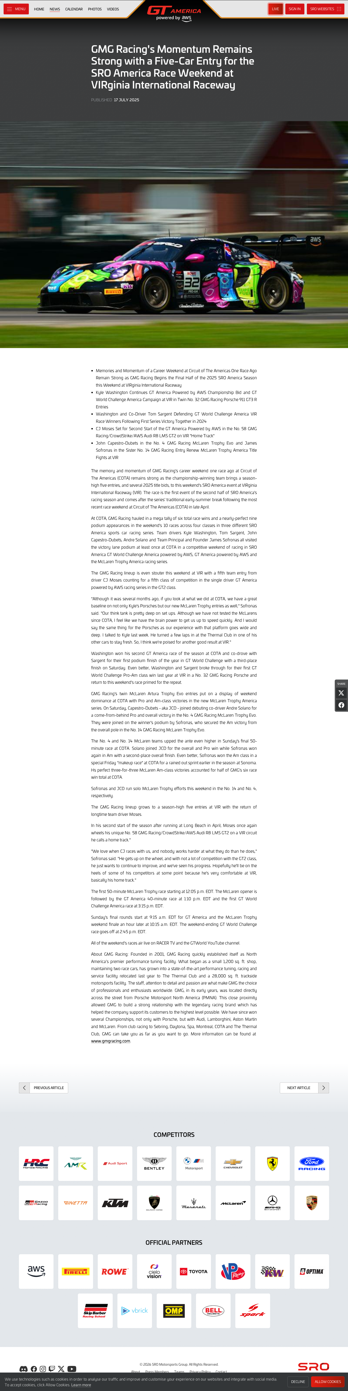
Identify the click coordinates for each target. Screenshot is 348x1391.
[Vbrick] (134, 1311)
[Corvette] (233, 1163)
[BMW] (193, 1163)
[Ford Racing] (311, 1163)
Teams (179, 1371)
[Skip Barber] (95, 1311)
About (135, 1371)
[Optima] (311, 1271)
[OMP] (174, 1311)
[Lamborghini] (154, 1203)
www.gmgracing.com (110, 1041)
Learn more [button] (81, 1384)
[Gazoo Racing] (36, 1203)
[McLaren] (233, 1203)
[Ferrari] (272, 1163)
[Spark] (252, 1311)
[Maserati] (193, 1203)
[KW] (272, 1271)
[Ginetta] (75, 1203)
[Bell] (213, 1311)
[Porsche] (311, 1203)
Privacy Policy (200, 1371)
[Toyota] (193, 1271)
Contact (221, 1371)
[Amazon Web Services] (36, 1271)
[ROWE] (115, 1271)
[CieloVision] (154, 1271)
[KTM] (115, 1203)
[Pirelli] (75, 1271)
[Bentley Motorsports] (154, 1163)
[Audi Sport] (115, 1163)
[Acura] (36, 1163)
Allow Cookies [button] (328, 1381)
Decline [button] (298, 1381)
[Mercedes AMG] (272, 1203)
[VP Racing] (233, 1271)
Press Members (157, 1371)
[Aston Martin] (75, 1163)
